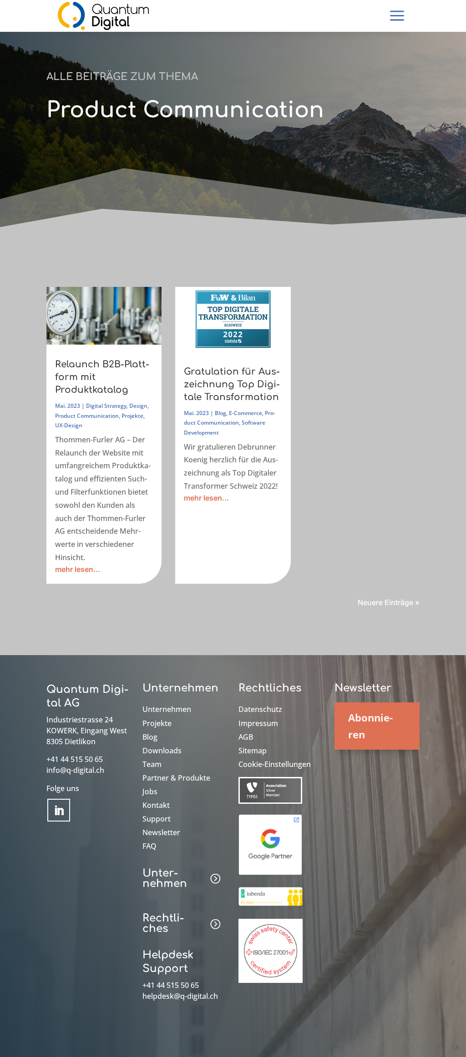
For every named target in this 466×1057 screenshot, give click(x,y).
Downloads (162, 751)
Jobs (149, 792)
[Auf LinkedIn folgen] (58, 810)
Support (156, 820)
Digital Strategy (106, 406)
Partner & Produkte (176, 779)
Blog (220, 413)
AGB (245, 738)
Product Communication (87, 416)
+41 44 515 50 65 (74, 759)
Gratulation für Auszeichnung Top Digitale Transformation (232, 384)
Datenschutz (260, 710)
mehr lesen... (77, 569)
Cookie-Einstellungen (274, 765)
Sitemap (252, 751)
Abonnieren (370, 726)
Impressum (258, 724)
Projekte (132, 416)
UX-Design (68, 425)
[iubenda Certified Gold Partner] (270, 906)
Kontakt (156, 806)
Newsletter (161, 833)
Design (138, 406)
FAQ (149, 847)
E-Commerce (245, 413)
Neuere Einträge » (389, 602)
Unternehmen (166, 710)
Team (152, 765)
